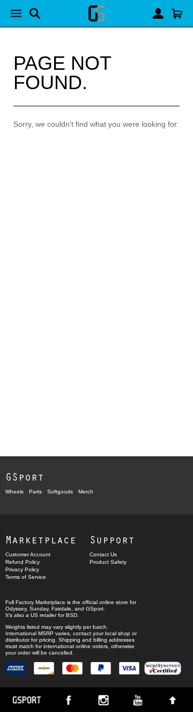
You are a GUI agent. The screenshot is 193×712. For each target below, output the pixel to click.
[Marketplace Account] (158, 13)
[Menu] (16, 13)
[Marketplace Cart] (177, 13)
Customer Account (27, 554)
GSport (24, 476)
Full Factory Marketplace (35, 602)
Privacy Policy (22, 569)
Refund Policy (22, 562)
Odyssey (15, 609)
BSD (71, 615)
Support (112, 539)
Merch (85, 492)
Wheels (14, 492)
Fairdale (61, 609)
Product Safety (108, 562)
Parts (35, 492)
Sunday (38, 609)
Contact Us (103, 554)
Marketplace (40, 539)
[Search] (35, 13)
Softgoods (60, 492)
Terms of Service (25, 577)
